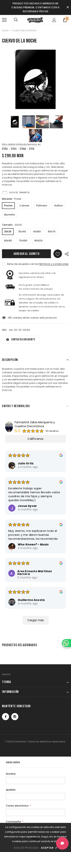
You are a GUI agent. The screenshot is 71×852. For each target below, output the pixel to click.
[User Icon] (54, 20)
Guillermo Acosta (31, 600)
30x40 (22, 231)
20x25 (7, 231)
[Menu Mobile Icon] (4, 20)
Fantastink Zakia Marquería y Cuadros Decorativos (35, 424)
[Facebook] (5, 716)
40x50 (37, 231)
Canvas (24, 205)
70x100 (23, 240)
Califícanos (35, 439)
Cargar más (35, 620)
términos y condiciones (53, 264)
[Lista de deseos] (57, 253)
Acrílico (58, 205)
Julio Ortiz (26, 463)
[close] (68, 7)
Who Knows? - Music (33, 544)
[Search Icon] (16, 20)
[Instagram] (14, 716)
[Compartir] (65, 253)
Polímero (41, 205)
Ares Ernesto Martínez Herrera (34, 572)
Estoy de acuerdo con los (23, 264)
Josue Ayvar (27, 506)
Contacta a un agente (23, 339)
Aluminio (9, 214)
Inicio (5, 30)
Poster (8, 205)
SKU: (4, 330)
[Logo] (35, 20)
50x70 (52, 231)
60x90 (8, 240)
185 (10, 317)
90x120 (38, 240)
